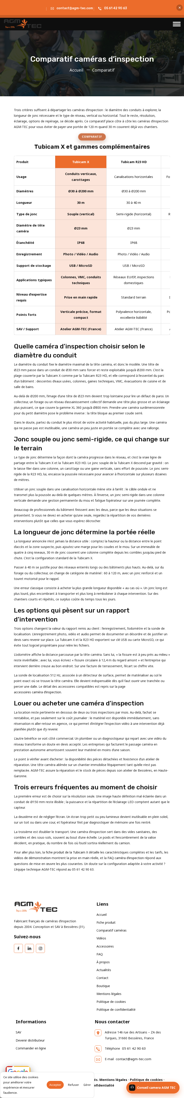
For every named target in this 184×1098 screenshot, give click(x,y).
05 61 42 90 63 (115, 8)
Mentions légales (108, 994)
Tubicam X (80, 162)
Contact (102, 978)
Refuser (73, 1085)
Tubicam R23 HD (134, 162)
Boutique (103, 986)
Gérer (87, 1085)
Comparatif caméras (111, 930)
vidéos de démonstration (32, 858)
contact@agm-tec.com (75, 8)
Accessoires (105, 946)
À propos (103, 962)
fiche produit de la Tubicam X (67, 852)
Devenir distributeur (30, 1040)
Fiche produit (106, 922)
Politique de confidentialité (116, 1009)
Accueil (76, 70)
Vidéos (101, 938)
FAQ (99, 954)
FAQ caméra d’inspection (125, 858)
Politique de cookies (111, 1001)
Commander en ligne (31, 1048)
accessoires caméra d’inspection (37, 692)
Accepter (55, 1085)
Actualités (103, 970)
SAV (18, 1032)
